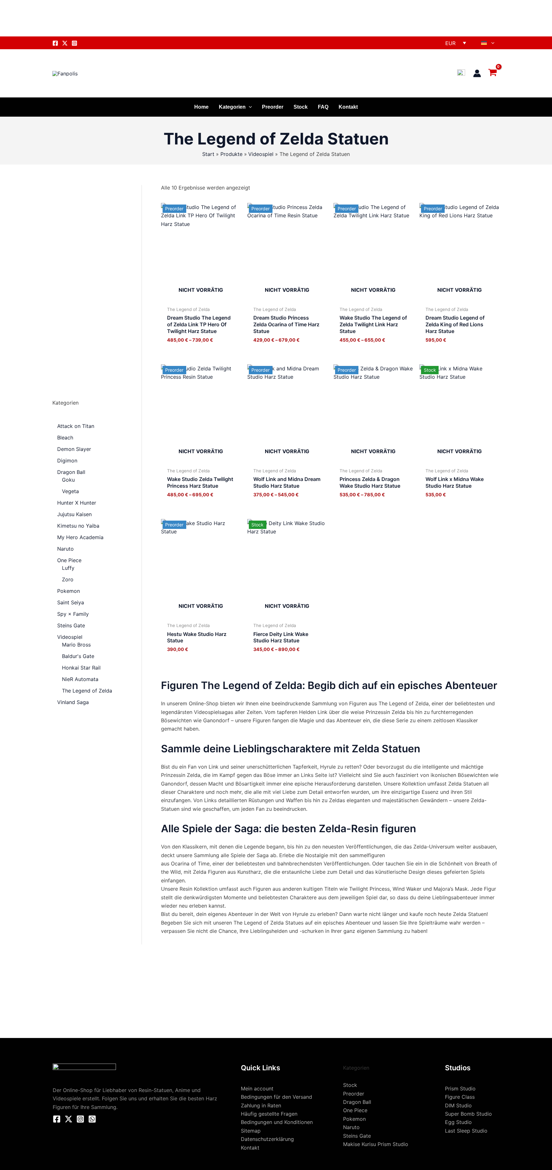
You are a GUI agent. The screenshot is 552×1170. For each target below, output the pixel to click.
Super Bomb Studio (468, 1114)
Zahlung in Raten (261, 1105)
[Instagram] (74, 43)
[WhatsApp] (92, 1119)
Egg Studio (458, 1122)
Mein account (257, 1088)
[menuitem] (488, 42)
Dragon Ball (357, 1102)
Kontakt (348, 107)
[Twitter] (65, 43)
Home (201, 107)
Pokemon (354, 1119)
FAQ (323, 107)
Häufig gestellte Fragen (269, 1114)
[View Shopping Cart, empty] (493, 73)
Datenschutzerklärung (267, 1139)
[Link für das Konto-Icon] (477, 73)
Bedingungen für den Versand (276, 1097)
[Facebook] (55, 43)
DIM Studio (458, 1105)
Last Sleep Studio (466, 1130)
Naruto (351, 1127)
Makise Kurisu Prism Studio (375, 1144)
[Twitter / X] (69, 1119)
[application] (491, 42)
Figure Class (460, 1097)
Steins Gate (357, 1136)
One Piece (355, 1110)
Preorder (272, 107)
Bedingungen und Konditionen (277, 1122)
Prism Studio (460, 1088)
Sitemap (251, 1130)
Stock (301, 107)
